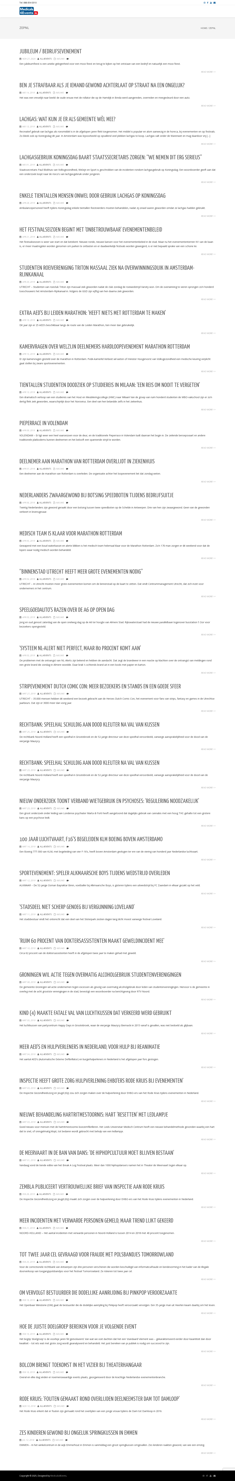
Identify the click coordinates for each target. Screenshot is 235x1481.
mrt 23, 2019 (28, 770)
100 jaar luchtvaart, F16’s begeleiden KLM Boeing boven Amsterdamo (91, 839)
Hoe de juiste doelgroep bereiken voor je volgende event (78, 1327)
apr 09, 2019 (28, 430)
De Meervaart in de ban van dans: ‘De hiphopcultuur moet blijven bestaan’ (96, 1153)
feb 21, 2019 (28, 1228)
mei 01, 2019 (28, 164)
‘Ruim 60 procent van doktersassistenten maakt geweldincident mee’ (91, 941)
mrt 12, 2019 (28, 880)
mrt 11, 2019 (28, 914)
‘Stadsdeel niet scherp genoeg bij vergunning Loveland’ (77, 907)
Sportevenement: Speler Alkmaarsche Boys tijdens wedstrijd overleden (94, 873)
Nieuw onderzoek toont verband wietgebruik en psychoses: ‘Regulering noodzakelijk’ (109, 801)
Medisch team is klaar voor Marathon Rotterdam (70, 534)
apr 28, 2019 (28, 202)
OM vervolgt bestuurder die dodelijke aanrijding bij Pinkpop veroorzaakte (98, 1293)
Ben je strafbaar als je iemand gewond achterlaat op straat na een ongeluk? (102, 85)
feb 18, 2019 (28, 1372)
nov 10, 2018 (28, 1406)
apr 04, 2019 (28, 579)
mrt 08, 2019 (28, 982)
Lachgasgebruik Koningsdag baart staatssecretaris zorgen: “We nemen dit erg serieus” (110, 158)
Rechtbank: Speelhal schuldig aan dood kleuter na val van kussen (89, 725)
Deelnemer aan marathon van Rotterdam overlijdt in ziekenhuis (87, 462)
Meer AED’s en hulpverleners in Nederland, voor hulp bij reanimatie (89, 1047)
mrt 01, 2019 (28, 1160)
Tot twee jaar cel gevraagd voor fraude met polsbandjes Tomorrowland (96, 1255)
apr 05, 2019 (28, 540)
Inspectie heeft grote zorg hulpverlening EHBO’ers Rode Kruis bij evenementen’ (101, 1081)
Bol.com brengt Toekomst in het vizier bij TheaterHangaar (80, 1365)
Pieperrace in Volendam (43, 423)
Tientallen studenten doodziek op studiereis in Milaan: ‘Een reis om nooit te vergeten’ (109, 385)
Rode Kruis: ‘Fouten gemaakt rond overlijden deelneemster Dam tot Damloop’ (99, 1399)
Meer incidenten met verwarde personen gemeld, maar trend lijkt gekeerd (96, 1221)
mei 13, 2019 (28, 126)
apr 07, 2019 (28, 468)
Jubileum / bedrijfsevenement (50, 52)
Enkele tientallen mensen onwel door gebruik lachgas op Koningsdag (92, 196)
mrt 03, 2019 (28, 1088)
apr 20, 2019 (28, 281)
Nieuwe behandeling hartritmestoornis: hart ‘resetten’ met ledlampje (93, 1115)
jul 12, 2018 (28, 1440)
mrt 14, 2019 (28, 846)
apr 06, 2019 (28, 502)
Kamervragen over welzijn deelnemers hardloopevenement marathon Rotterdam (104, 347)
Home (204, 28)
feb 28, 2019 (28, 1194)
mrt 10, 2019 (28, 948)
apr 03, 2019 (28, 617)
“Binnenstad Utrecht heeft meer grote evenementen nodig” (81, 572)
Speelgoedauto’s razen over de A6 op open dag (66, 610)
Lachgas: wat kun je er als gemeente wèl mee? (67, 119)
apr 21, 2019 (28, 236)
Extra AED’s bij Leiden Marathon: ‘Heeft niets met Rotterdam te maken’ (92, 313)
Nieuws (60, 58)
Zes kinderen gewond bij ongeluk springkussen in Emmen (78, 1433)
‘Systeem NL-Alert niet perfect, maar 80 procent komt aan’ (80, 648)
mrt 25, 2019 (28, 731)
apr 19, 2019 (28, 320)
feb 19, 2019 (28, 1300)
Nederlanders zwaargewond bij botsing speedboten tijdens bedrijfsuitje (96, 495)
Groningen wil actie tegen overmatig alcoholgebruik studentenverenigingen (100, 975)
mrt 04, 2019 (28, 1054)
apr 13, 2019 (28, 392)
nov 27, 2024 (28, 58)
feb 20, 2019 (28, 1261)
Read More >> (208, 71)
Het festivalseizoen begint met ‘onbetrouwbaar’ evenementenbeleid (90, 230)
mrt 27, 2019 (28, 693)
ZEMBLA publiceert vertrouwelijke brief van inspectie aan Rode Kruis (91, 1187)
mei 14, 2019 (28, 92)
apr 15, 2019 (28, 354)
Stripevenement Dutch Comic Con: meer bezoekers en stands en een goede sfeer (100, 687)
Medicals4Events (58, 1475)
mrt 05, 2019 (28, 1020)
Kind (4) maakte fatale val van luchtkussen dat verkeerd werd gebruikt (95, 1013)
